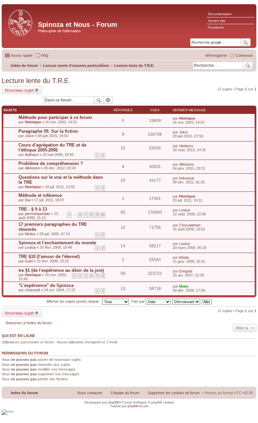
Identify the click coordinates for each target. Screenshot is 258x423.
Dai (27, 200)
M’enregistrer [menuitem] (216, 55)
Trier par (138, 301)
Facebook (216, 27)
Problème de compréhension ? (50, 163)
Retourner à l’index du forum (29, 323)
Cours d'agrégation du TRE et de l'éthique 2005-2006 (52, 147)
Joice (29, 136)
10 (102, 214)
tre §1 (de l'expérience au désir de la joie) (61, 270)
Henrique (33, 122)
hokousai (186, 178)
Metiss (30, 234)
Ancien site (216, 21)
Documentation (220, 14)
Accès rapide (22, 55)
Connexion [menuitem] (244, 55)
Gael (29, 261)
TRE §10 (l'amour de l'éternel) (49, 256)
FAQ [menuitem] (44, 55)
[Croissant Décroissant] (186, 301)
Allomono (32, 168)
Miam (183, 286)
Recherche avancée (108, 100)
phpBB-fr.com (138, 406)
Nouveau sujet (19, 90)
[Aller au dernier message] (198, 118)
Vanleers (186, 146)
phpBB (113, 402)
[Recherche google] (246, 42)
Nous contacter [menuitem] (89, 393)
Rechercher (248, 65)
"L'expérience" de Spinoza (46, 285)
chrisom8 (32, 290)
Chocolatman (190, 225)
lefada (184, 257)
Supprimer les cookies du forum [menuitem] (174, 393)
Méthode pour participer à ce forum (55, 117)
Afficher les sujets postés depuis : (74, 301)
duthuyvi (32, 155)
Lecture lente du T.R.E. (36, 80)
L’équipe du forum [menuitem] (125, 393)
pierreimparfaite (37, 214)
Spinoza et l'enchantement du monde (57, 242)
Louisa (184, 210)
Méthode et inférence (40, 195)
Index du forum (24, 393)
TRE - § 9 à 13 (32, 209)
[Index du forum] (20, 22)
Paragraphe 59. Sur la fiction (48, 131)
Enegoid (185, 271)
